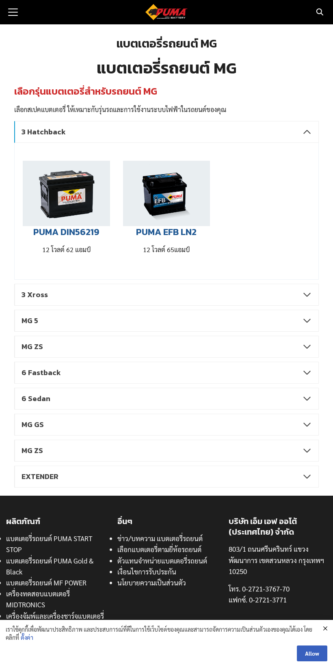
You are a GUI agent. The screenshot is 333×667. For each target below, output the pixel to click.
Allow (312, 653)
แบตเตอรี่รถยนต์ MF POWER (46, 582)
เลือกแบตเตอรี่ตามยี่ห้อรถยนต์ (159, 549)
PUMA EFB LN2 (166, 232)
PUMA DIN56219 (66, 232)
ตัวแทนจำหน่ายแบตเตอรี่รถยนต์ (162, 560)
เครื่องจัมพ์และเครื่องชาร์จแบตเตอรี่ (55, 615)
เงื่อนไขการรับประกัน (146, 571)
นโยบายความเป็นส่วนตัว (151, 582)
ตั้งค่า (27, 637)
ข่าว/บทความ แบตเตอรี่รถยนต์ (160, 538)
